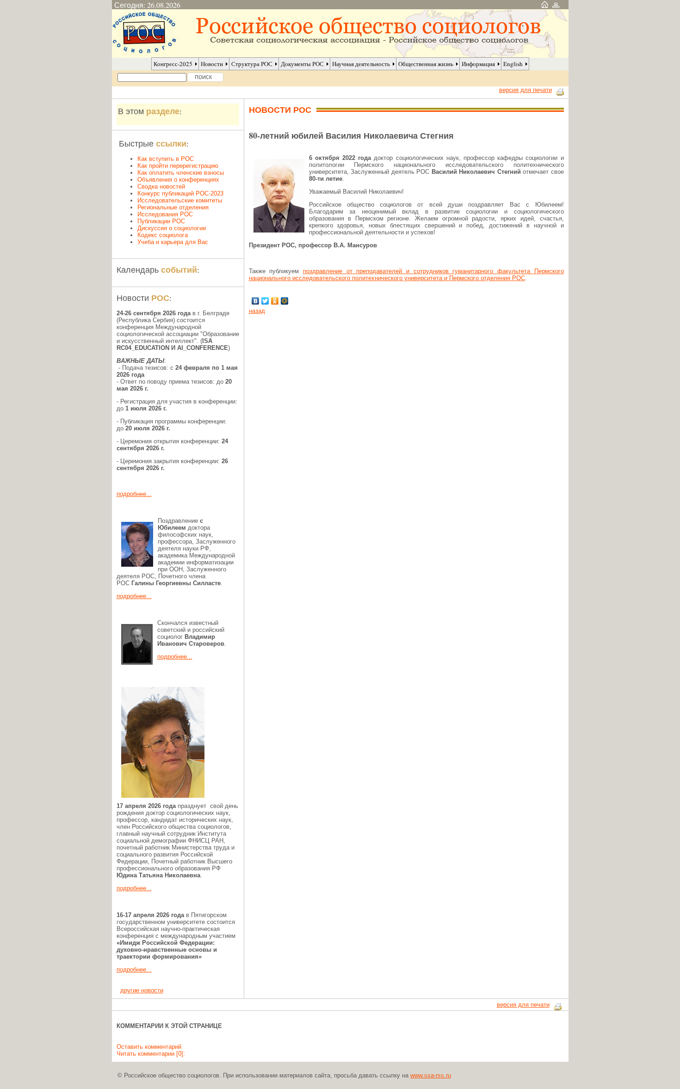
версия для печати (525, 89)
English (513, 64)
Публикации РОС (161, 221)
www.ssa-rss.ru (430, 1075)
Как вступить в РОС (165, 158)
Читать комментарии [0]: (151, 1053)
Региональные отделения (173, 207)
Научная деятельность (361, 64)
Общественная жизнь (425, 64)
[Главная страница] (544, 5)
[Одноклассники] (275, 301)
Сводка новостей (161, 186)
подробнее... (134, 493)
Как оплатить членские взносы (180, 172)
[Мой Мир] (285, 301)
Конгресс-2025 (173, 64)
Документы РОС (302, 64)
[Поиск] (205, 77)
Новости (212, 64)
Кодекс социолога (162, 235)
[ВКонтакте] (255, 301)
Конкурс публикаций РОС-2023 (180, 193)
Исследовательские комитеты (179, 200)
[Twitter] (265, 301)
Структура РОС (251, 64)
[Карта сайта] (555, 5)
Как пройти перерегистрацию (177, 165)
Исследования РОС (165, 214)
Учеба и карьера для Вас (172, 242)
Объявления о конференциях (178, 179)
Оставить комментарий (149, 1046)
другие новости (141, 990)
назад (257, 310)
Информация (478, 64)
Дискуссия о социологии (171, 228)
